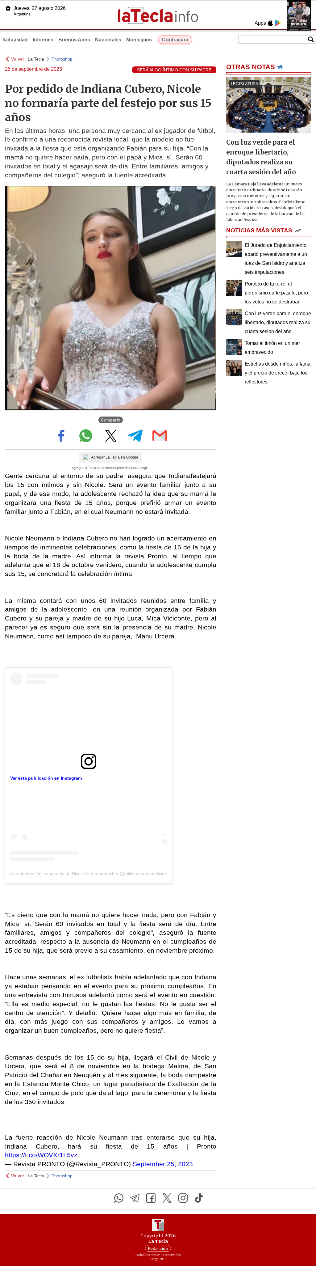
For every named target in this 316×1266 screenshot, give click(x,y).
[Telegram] (135, 1198)
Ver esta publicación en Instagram (46, 778)
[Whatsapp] (119, 1198)
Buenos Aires (74, 39)
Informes (43, 39)
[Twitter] (167, 1198)
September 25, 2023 (163, 1163)
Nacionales (108, 39)
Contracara (175, 39)
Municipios (139, 39)
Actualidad (15, 39)
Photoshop (62, 59)
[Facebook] (151, 1198)
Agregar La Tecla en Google (114, 457)
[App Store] (270, 23)
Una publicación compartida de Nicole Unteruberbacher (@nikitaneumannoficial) (88, 873)
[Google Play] (278, 23)
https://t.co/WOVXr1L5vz (41, 1154)
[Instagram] (183, 1198)
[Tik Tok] (199, 1198)
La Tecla (36, 59)
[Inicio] (8, 8)
